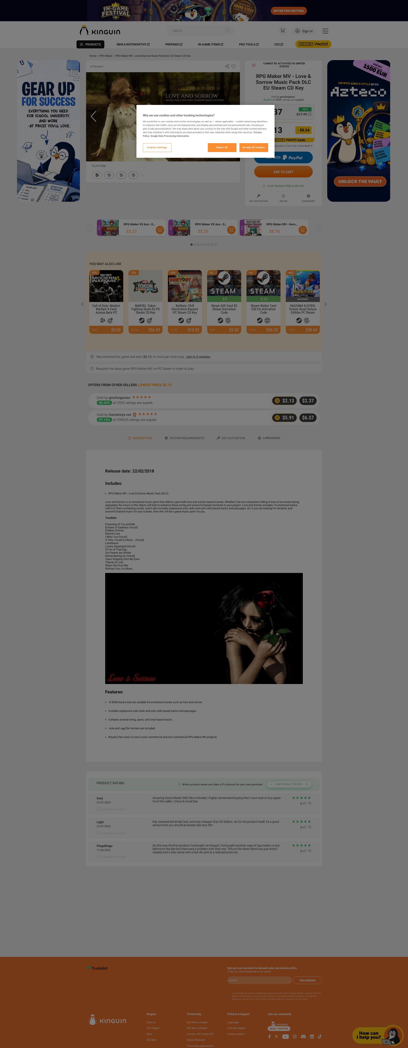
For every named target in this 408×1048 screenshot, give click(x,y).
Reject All (222, 147)
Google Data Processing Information (169, 135)
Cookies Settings (157, 147)
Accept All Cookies (254, 147)
